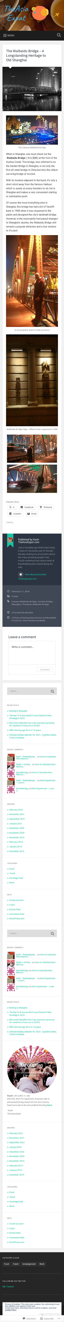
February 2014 (16, 842)
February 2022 (16, 809)
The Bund (26, 604)
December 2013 (16, 851)
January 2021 (15, 823)
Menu (10, 35)
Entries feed (14, 909)
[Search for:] (32, 691)
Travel (14, 596)
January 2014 (15, 846)
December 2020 (16, 828)
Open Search (58, 35)
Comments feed (16, 914)
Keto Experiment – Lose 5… (35, 789)
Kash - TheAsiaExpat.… (26, 756)
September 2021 (17, 819)
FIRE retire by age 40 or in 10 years (25, 730)
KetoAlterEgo (22, 772)
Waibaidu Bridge (40, 604)
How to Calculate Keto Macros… (35, 765)
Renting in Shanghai (18, 711)
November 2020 (16, 832)
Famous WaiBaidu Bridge (24, 601)
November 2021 (16, 814)
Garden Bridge (45, 601)
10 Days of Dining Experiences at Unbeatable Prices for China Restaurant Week (33, 619)
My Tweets (8, 1286)
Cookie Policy (10, 1310)
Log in (12, 904)
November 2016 (16, 837)
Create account (16, 900)
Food (11, 869)
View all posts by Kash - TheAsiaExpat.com (33, 576)
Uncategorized (16, 878)
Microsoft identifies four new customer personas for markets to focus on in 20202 (32, 724)
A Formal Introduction (22, 612)
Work (11, 882)
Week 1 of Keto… (24, 764)
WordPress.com (16, 918)
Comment (45, 669)
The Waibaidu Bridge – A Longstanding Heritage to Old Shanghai (26, 55)
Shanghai (16, 604)
